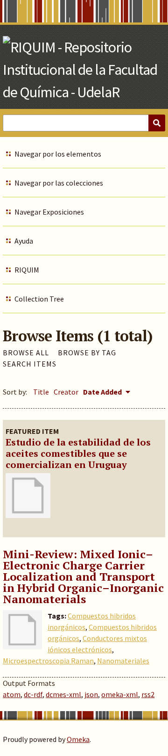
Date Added (103, 391)
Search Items (29, 363)
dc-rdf (33, 694)
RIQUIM (26, 269)
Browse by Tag (87, 352)
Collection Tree (39, 298)
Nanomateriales (123, 660)
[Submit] (156, 123)
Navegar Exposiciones (49, 211)
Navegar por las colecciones (58, 182)
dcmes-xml (63, 694)
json (91, 694)
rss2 (147, 694)
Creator (66, 391)
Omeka (78, 739)
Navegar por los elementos (57, 153)
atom (12, 694)
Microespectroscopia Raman (48, 660)
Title (41, 391)
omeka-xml (119, 694)
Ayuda (23, 240)
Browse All (26, 352)
